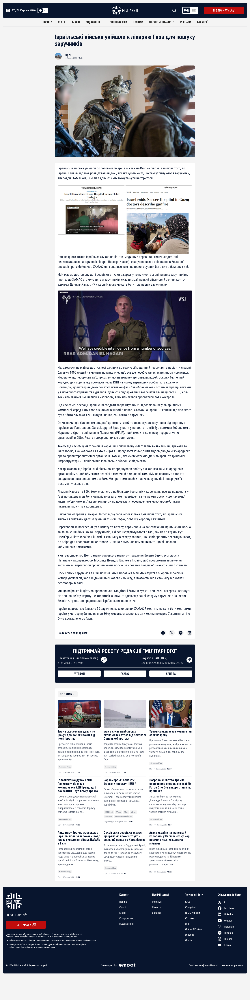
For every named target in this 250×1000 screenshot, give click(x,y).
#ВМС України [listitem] (192, 912)
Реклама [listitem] (157, 901)
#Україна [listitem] (189, 918)
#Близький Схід (64, 767)
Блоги (76, 22)
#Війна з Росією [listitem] (193, 929)
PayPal (125, 673)
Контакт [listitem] (156, 907)
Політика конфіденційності (203, 965)
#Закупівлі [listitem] (190, 907)
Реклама (185, 22)
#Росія (118, 812)
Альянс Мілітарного (161, 22)
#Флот (133, 812)
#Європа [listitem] (189, 934)
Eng (194, 10)
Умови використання (233, 965)
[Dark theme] (45, 10)
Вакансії (202, 22)
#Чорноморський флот (123, 816)
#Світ (126, 812)
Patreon (79, 673)
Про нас (138, 22)
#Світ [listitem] (188, 923)
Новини (47, 22)
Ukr (186, 10)
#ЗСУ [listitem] (187, 901)
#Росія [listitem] (188, 940)
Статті (62, 22)
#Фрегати (108, 816)
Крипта (171, 673)
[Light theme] (40, 10)
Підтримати (221, 10)
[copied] (104, 660)
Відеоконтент (95, 22)
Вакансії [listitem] (156, 912)
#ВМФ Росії (109, 812)
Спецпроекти (118, 22)
